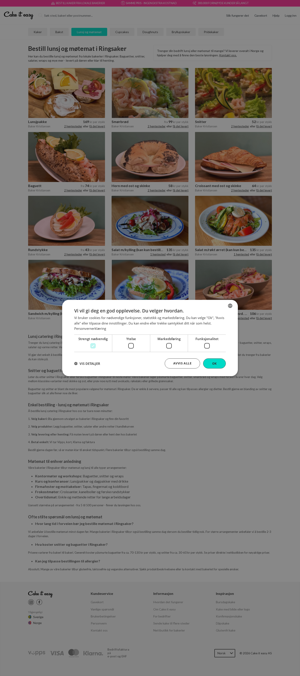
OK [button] (214, 363)
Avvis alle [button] (182, 363)
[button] (87, 363)
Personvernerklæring (90, 328)
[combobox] (230, 305)
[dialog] (150, 338)
